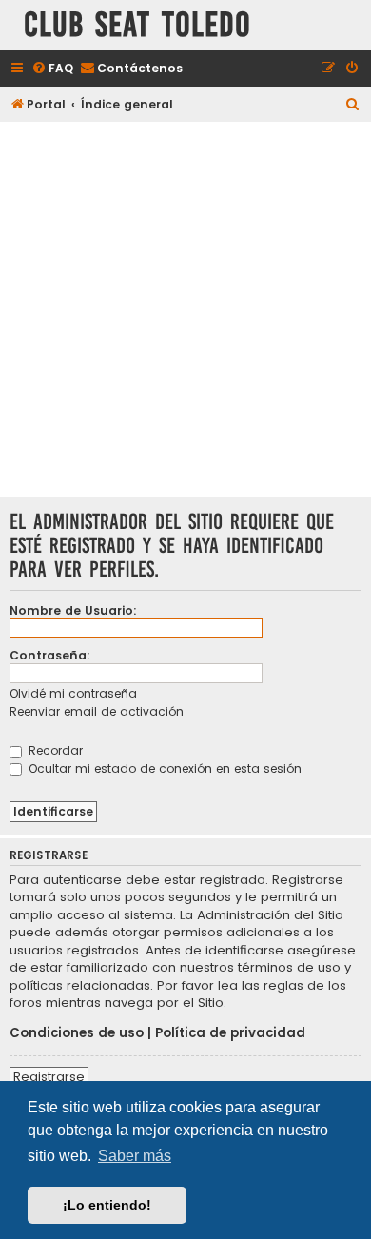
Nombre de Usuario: (73, 610)
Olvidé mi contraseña (73, 693)
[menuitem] (52, 69)
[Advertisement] (185, 311)
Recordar (54, 750)
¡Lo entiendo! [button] (107, 1204)
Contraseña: (50, 655)
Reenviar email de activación (97, 711)
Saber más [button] (134, 1156)
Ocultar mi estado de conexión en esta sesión (163, 768)
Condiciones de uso (77, 1033)
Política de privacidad (230, 1033)
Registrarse (49, 1077)
